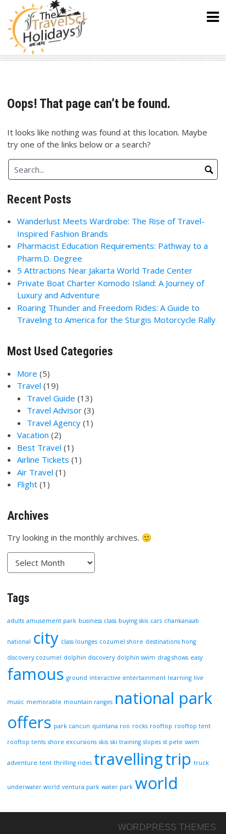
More (27, 373)
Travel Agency (54, 422)
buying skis (133, 621)
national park (163, 698)
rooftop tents (26, 742)
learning (179, 678)
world (156, 783)
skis (103, 742)
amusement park (51, 621)
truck (201, 763)
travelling (128, 759)
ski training (125, 742)
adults (15, 621)
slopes (152, 742)
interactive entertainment (127, 678)
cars (156, 621)
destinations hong (170, 641)
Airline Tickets (43, 459)
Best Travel (39, 447)
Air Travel (35, 472)
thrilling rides (73, 763)
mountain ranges (88, 702)
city (46, 638)
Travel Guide (51, 398)
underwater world (33, 787)
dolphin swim (136, 657)
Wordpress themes (167, 827)
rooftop (161, 726)
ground (76, 678)
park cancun (72, 726)
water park (117, 787)
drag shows (172, 657)
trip (178, 759)
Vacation (33, 434)
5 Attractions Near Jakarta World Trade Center (105, 270)
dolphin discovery (89, 657)
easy (196, 657)
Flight (27, 484)
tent (45, 763)
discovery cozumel (34, 657)
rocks (140, 726)
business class (97, 621)
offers (29, 722)
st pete (173, 742)
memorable (43, 702)
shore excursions (72, 742)
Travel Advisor (54, 410)
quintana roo (111, 726)
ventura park (80, 787)
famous (35, 674)
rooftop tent (192, 726)
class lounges (79, 641)
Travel (29, 385)
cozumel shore (121, 641)
